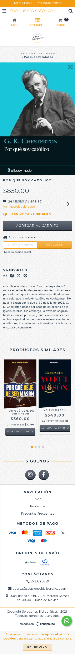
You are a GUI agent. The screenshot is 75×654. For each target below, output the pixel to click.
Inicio (22, 53)
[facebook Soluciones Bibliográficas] (44, 475)
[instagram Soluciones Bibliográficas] (30, 475)
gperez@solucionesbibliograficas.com (39, 589)
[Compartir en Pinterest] (25, 276)
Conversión (49, 53)
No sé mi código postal (17, 251)
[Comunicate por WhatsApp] (66, 621)
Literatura (34, 53)
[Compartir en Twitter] (19, 276)
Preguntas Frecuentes (37, 513)
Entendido (37, 646)
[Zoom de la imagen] (70, 67)
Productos (37, 506)
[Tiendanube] (37, 624)
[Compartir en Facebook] (12, 276)
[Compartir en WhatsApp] (5, 276)
